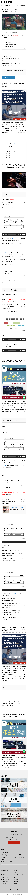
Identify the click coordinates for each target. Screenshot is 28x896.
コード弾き (11, 52)
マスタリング (16, 883)
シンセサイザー (17, 872)
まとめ (6, 160)
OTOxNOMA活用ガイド (18, 854)
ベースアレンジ (4, 883)
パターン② (8, 155)
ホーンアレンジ (17, 878)
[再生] (3, 234)
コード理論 (3, 874)
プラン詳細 (3, 854)
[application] (14, 234)
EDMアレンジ (16, 870)
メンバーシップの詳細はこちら (14, 842)
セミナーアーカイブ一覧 (19, 857)
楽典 (2, 872)
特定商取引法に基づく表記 (6, 861)
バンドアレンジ (4, 878)
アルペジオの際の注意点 (10, 149)
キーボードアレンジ (5, 879)
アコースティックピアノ (16, 238)
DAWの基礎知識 (4, 870)
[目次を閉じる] (15, 144)
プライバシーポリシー (5, 859)
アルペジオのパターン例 (10, 151)
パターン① (8, 153)
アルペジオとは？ (8, 146)
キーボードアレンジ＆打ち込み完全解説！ (11, 893)
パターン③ (8, 157)
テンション (4, 465)
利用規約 (3, 857)
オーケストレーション (18, 874)
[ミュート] (20, 234)
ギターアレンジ (4, 881)
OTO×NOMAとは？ (5, 852)
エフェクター (16, 879)
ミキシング (16, 881)
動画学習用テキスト (8, 77)
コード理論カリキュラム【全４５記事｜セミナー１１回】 (17, 507)
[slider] (23, 234)
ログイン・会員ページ (18, 852)
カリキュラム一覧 (17, 856)
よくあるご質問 (4, 856)
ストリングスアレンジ (18, 876)
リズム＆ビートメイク (5, 876)
